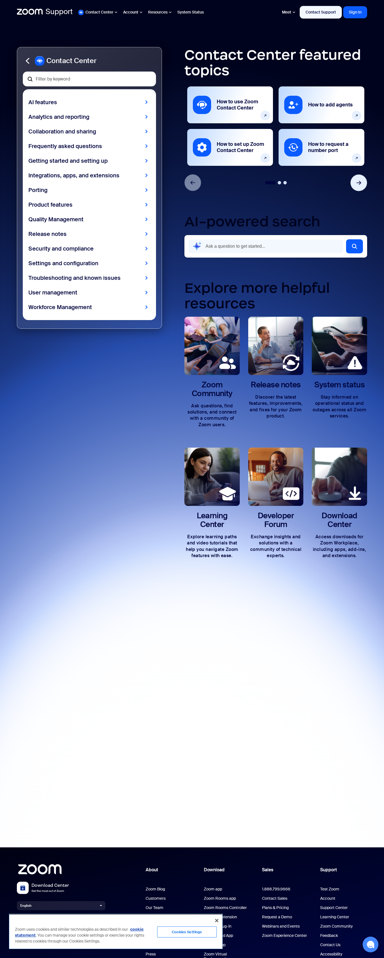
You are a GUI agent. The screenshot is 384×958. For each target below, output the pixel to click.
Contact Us (330, 945)
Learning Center (334, 917)
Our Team (154, 907)
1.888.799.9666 (276, 889)
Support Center (334, 907)
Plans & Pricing (275, 907)
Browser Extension (220, 917)
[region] (116, 931)
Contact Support (321, 12)
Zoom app (213, 889)
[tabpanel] (230, 126)
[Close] (216, 920)
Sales (267, 870)
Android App (214, 945)
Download (214, 870)
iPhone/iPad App (218, 935)
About (152, 870)
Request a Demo (277, 917)
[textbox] (89, 79)
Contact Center (99, 12)
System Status (190, 12)
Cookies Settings (187, 932)
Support (328, 870)
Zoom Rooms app (220, 898)
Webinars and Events (281, 926)
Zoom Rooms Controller (225, 907)
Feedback (329, 935)
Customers (156, 898)
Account (130, 12)
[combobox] (266, 246)
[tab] (270, 182)
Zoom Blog (155, 889)
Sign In (355, 12)
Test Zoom (329, 889)
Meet (286, 12)
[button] (89, 61)
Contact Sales (274, 898)
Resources (158, 12)
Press (151, 954)
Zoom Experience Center (284, 935)
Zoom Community (336, 926)
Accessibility (331, 954)
